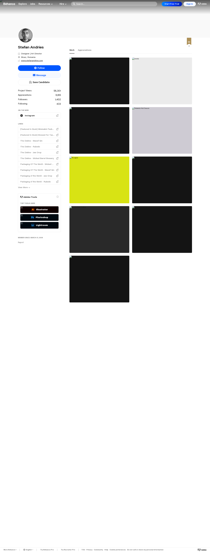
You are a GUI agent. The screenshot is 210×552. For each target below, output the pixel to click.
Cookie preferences (118, 550)
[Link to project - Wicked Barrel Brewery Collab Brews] (99, 81)
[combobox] (116, 4)
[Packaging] (189, 42)
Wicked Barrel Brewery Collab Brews (92, 97)
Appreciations (84, 50)
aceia (137, 97)
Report (21, 242)
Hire (62, 4)
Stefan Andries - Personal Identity (153, 246)
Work (71, 50)
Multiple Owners (141, 101)
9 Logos (76, 196)
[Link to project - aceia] (162, 81)
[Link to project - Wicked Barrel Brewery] (162, 180)
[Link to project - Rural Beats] (99, 279)
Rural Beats (78, 296)
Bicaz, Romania (28, 57)
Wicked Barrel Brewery (147, 196)
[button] (58, 197)
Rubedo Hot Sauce (144, 147)
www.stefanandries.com (32, 61)
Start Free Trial (172, 4)
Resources (44, 4)
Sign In (189, 4)
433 (59, 103)
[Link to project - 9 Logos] (99, 180)
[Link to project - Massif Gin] (99, 130)
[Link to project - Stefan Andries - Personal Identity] (162, 229)
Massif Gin (77, 147)
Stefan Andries (77, 101)
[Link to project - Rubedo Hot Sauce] (162, 130)
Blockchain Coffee (82, 246)
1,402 (58, 99)
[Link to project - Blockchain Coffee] (99, 229)
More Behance (9, 550)
